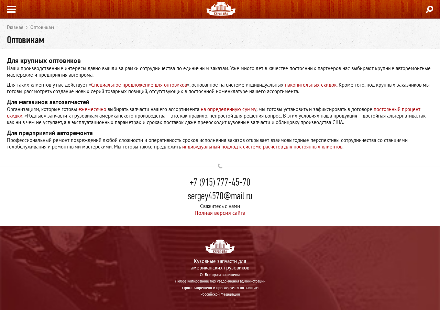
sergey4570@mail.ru (220, 196)
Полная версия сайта (220, 212)
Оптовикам (42, 27)
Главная (15, 27)
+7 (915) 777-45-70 (220, 182)
